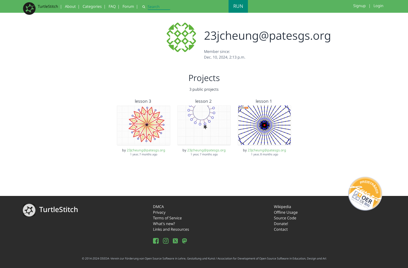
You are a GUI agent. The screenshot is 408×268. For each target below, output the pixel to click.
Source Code (285, 218)
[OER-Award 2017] (365, 193)
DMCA (158, 206)
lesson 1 (264, 101)
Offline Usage (286, 212)
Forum (128, 6)
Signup (359, 5)
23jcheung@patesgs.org (146, 150)
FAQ (112, 6)
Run (238, 6)
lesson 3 (143, 101)
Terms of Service (167, 218)
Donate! (281, 223)
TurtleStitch (48, 6)
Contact (281, 229)
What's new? (164, 223)
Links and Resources (171, 229)
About (70, 6)
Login (378, 5)
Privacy (159, 212)
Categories (92, 6)
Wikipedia (282, 206)
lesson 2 (203, 101)
